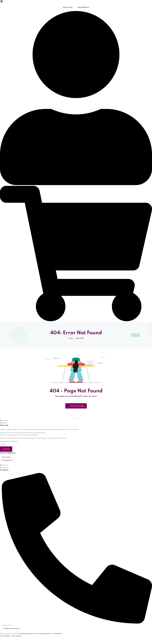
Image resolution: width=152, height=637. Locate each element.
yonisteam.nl (58, 633)
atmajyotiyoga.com (44, 633)
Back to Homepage (77, 406)
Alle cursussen (68, 7)
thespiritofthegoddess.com (28, 633)
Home (71, 338)
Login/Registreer (83, 7)
